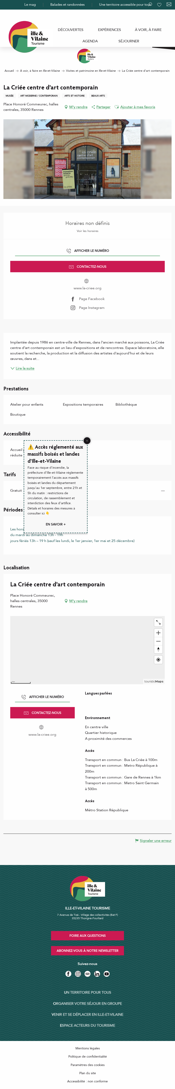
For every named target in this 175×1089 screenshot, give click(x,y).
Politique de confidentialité (87, 1056)
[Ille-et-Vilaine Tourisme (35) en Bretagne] (87, 56)
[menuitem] (70, 30)
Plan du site (87, 1073)
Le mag (30, 4)
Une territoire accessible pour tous (125, 4)
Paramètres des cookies (88, 1065)
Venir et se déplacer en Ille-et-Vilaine (87, 1014)
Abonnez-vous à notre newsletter (87, 951)
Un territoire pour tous (87, 992)
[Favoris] (160, 4)
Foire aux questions (87, 936)
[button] (116, 107)
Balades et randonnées (67, 4)
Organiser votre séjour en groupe (87, 1003)
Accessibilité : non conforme (87, 1081)
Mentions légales (87, 1048)
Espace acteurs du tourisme (87, 1025)
